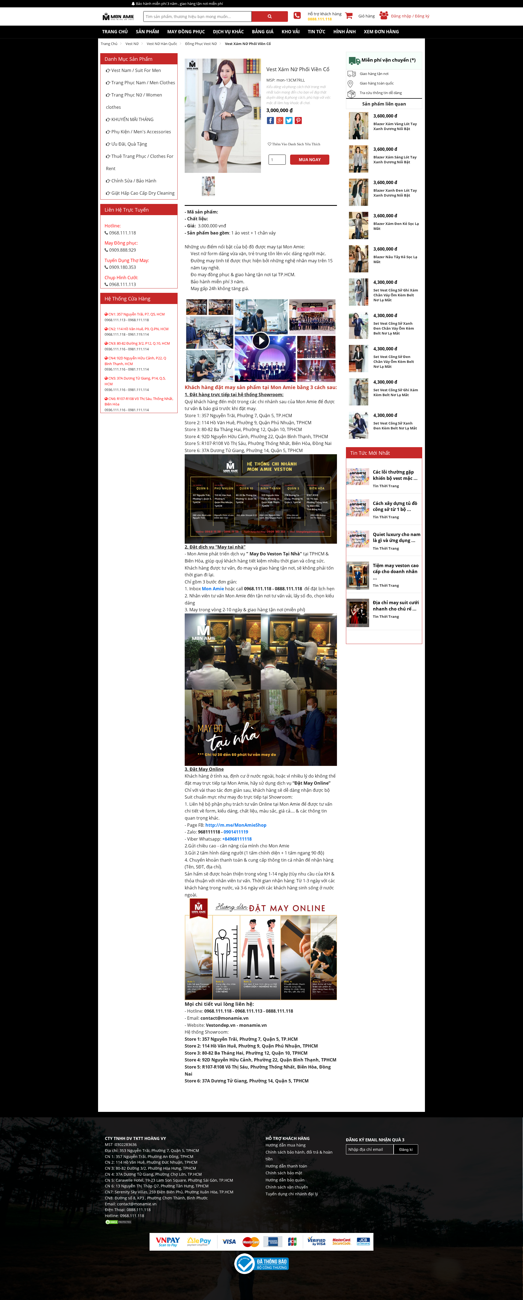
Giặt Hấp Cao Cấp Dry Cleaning (142, 193)
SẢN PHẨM (147, 32)
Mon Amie (213, 589)
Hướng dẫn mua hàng (286, 1145)
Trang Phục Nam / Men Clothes (142, 83)
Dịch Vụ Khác (228, 32)
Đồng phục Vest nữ (201, 43)
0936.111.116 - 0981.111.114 (137, 346)
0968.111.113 (121, 281)
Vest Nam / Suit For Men (135, 70)
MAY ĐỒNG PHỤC (186, 32)
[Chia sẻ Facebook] (270, 120)
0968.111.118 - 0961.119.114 (137, 331)
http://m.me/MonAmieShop (235, 825)
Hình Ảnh (344, 32)
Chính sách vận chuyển (287, 1187)
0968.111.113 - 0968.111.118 (135, 317)
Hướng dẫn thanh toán (286, 1166)
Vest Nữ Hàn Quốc (162, 43)
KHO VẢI (291, 32)
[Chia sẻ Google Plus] (280, 120)
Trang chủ (109, 43)
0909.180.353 (127, 263)
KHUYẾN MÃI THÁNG (132, 119)
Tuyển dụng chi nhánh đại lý (292, 1193)
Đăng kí (406, 1149)
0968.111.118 (120, 229)
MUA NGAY (310, 159)
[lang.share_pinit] (298, 120)
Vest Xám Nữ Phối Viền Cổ (248, 43)
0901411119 (236, 832)
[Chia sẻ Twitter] (289, 120)
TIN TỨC (316, 32)
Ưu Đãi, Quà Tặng (128, 144)
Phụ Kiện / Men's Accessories (140, 132)
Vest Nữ (132, 43)
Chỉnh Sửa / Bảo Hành (133, 181)
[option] (208, 186)
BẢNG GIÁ (262, 32)
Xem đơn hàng (381, 32)
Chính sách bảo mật (284, 1172)
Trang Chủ (115, 32)
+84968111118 (237, 839)
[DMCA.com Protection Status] (118, 1221)
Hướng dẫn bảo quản (285, 1179)
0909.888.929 (121, 246)
